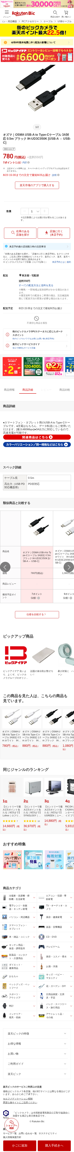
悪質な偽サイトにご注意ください (20, 1102)
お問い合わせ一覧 (28, 1133)
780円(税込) (37, 573)
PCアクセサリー (30, 21)
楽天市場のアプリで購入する (37, 185)
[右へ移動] (69, 567)
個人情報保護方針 (12, 1137)
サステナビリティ (48, 1133)
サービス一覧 (10, 1133)
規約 (69, 262)
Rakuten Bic (23, 14)
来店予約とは (58, 262)
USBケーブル (65, 21)
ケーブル (48, 21)
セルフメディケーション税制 (18, 1098)
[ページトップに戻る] (68, 1139)
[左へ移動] (5, 567)
